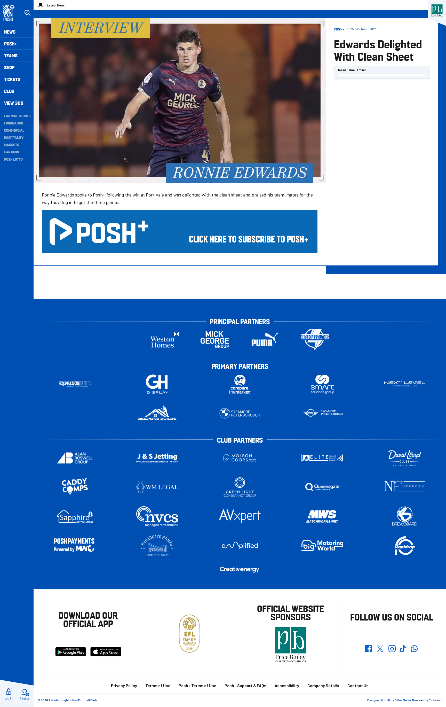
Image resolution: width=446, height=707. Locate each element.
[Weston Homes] (165, 339)
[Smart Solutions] (322, 384)
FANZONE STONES (17, 115)
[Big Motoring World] (322, 545)
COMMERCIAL (14, 130)
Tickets (12, 79)
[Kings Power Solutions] (315, 339)
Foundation (13, 122)
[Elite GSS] (322, 457)
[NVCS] (157, 516)
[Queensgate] (322, 487)
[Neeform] (405, 487)
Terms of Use (157, 685)
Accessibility (287, 685)
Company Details (323, 685)
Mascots (11, 144)
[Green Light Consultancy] (240, 487)
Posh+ (10, 43)
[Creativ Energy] (240, 569)
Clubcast (435, 700)
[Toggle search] (27, 12)
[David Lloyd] (405, 457)
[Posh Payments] (75, 545)
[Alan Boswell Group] (75, 457)
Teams (11, 55)
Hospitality (13, 137)
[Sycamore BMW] (240, 413)
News (9, 31)
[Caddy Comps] (75, 487)
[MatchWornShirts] (322, 516)
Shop (9, 67)
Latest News (56, 5)
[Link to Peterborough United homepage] (11, 13)
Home (40, 5)
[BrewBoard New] (405, 516)
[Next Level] (405, 384)
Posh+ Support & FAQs (245, 685)
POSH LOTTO (13, 159)
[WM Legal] (157, 487)
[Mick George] (215, 339)
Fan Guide (12, 151)
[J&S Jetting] (157, 457)
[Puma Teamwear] (265, 339)
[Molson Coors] (240, 457)
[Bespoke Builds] (157, 413)
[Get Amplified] (240, 545)
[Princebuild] (75, 384)
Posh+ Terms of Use (197, 685)
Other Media (403, 700)
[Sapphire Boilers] (75, 516)
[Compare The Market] (240, 384)
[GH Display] (157, 384)
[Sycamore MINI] (322, 413)
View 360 (13, 103)
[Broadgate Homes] (157, 545)
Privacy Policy (124, 685)
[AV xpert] (240, 516)
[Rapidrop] (405, 545)
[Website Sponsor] (437, 11)
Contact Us (358, 685)
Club (9, 91)
